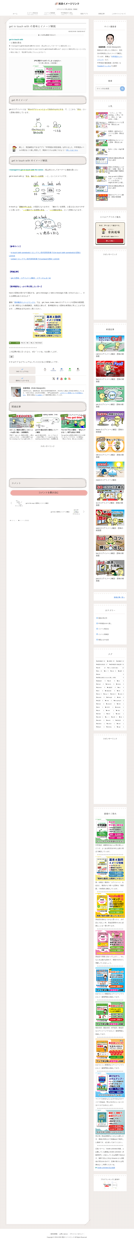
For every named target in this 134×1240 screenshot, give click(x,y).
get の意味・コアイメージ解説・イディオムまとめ (31, 278)
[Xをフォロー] (53, 379)
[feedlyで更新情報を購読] (65, 379)
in (28, 343)
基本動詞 (39, 343)
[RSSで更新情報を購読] (69, 379)
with (24, 343)
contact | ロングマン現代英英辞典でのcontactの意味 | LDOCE (35, 259)
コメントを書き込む (49, 492)
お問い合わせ (63, 1234)
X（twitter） (39, 395)
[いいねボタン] (11, 356)
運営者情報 (54, 1234)
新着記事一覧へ (119, 597)
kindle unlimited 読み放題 (106, 1168)
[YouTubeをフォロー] (61, 379)
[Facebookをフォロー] (57, 379)
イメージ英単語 (15, 343)
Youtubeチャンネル (104, 66)
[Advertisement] (47, 461)
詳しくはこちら (72, 150)
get (33, 343)
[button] (78, 370)
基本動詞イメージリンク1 (24, 302)
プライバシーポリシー (76, 1234)
